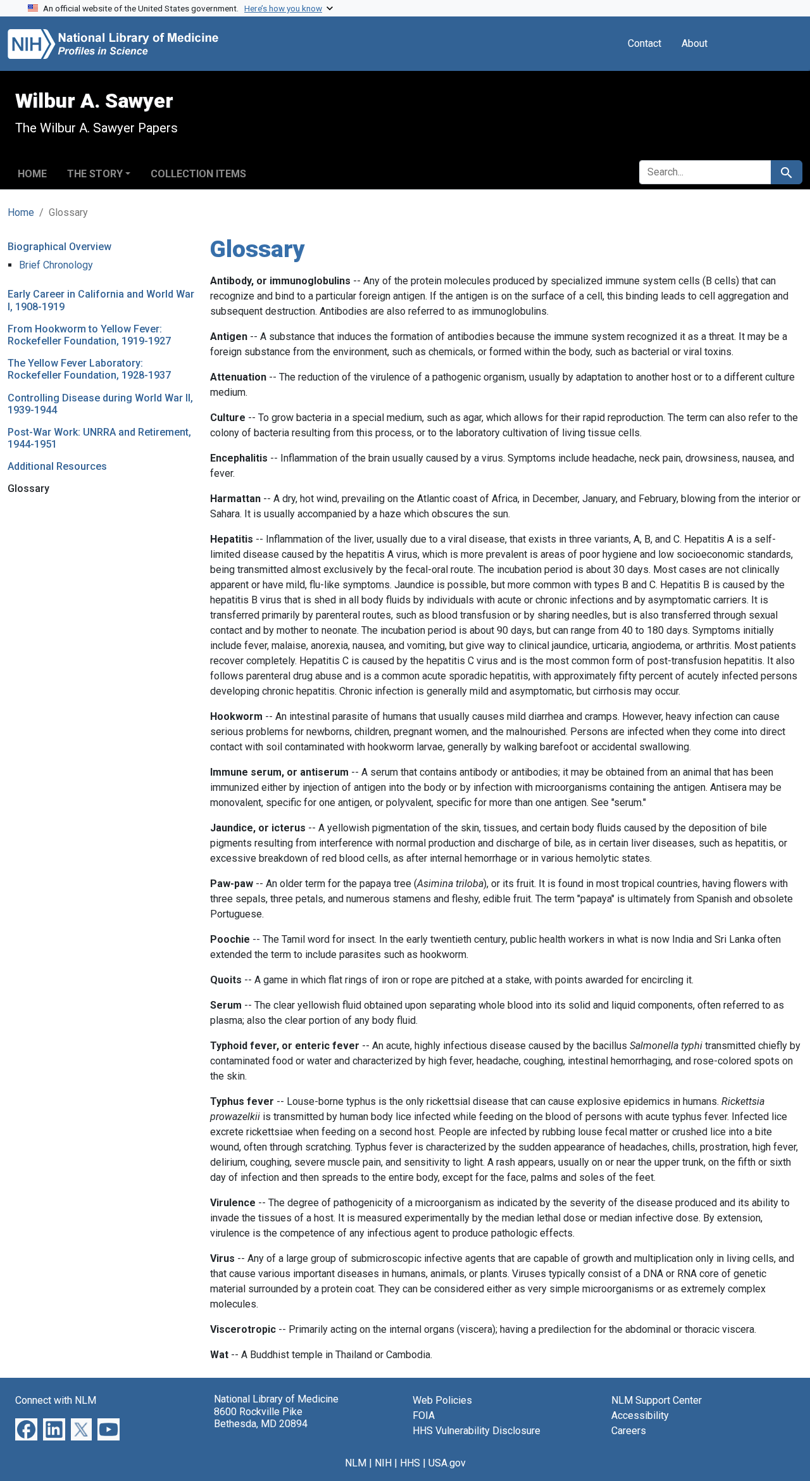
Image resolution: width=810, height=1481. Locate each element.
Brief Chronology (56, 265)
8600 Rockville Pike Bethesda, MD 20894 (261, 1418)
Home (32, 174)
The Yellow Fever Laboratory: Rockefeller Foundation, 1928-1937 (89, 369)
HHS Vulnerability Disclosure (476, 1431)
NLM (355, 1463)
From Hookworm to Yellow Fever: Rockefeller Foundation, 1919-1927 (89, 335)
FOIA (424, 1415)
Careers (628, 1431)
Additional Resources (57, 466)
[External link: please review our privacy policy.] (26, 1429)
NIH (383, 1463)
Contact (644, 43)
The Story (95, 174)
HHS (410, 1463)
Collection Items (198, 174)
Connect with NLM (55, 1400)
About (694, 43)
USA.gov (447, 1463)
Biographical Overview (59, 247)
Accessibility (640, 1415)
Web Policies (442, 1400)
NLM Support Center (656, 1400)
